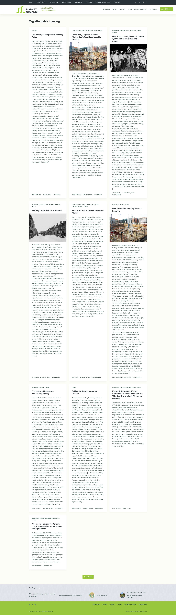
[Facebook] (139, 2)
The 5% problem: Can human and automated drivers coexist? (136, 595)
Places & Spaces (50, 518)
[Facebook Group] (143, 2)
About (30, 2)
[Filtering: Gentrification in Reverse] (47, 228)
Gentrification (124, 30)
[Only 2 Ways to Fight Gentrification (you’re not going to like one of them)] (128, 58)
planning (122, 9)
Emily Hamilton (53, 2)
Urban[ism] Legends (140, 9)
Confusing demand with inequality (70, 595)
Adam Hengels (41, 2)
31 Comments (96, 377)
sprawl (80, 206)
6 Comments (98, 194)
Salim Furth (78, 2)
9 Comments (99, 508)
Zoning (130, 9)
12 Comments (59, 508)
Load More (88, 577)
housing (114, 9)
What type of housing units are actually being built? (42, 595)
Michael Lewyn (66, 2)
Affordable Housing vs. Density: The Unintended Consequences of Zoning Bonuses (47, 526)
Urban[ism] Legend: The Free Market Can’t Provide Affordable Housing (86, 37)
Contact (117, 2)
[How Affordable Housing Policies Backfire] (128, 228)
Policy (34, 206)
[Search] (146, 2)
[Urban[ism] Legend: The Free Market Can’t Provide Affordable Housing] (88, 56)
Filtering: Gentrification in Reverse (47, 210)
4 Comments (56, 194)
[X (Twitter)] (135, 2)
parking (41, 518)
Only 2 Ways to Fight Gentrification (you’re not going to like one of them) (128, 38)
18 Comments (137, 377)
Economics (106, 9)
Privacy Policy (142, 611)
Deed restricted (102, 595)
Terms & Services (131, 611)
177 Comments (116, 194)
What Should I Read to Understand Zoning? (98, 2)
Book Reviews (153, 9)
